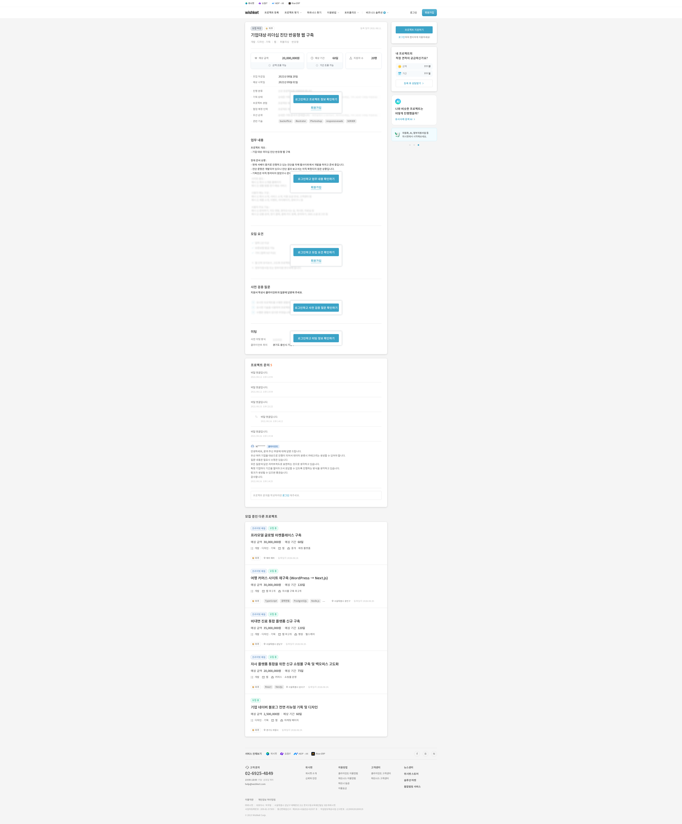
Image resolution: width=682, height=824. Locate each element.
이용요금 (342, 788)
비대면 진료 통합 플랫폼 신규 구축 (275, 621)
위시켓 (273, 753)
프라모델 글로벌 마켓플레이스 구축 (276, 535)
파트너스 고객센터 (380, 778)
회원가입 (316, 107)
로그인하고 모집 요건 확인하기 (316, 252)
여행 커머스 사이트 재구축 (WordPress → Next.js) (289, 578)
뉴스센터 (408, 767)
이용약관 (249, 799)
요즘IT (288, 753)
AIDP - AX (303, 753)
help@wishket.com (255, 784)
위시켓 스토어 (411, 773)
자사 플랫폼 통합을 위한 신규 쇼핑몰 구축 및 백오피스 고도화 (295, 664)
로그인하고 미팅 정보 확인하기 (316, 338)
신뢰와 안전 (311, 778)
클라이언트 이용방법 (348, 773)
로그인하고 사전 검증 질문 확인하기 (316, 308)
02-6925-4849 (259, 773)
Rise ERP (320, 753)
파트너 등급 (344, 783)
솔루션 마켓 (410, 780)
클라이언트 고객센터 (381, 773)
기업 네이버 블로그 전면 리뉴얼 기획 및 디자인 (284, 707)
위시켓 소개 (311, 773)
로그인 (285, 495)
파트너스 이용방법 (347, 778)
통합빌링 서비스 (412, 786)
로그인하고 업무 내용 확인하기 (316, 179)
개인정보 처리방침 (267, 799)
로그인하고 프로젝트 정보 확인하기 (316, 99)
